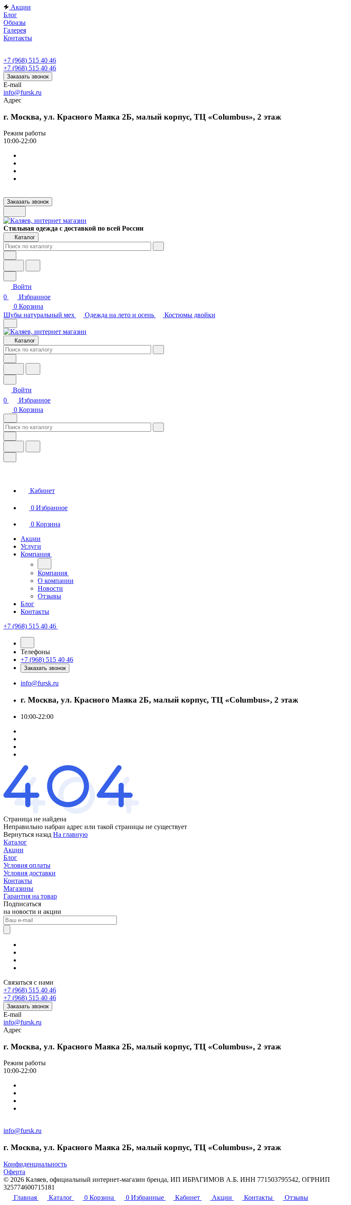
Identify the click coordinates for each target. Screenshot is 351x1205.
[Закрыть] (9, 457)
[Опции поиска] (9, 255)
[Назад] (44, 563)
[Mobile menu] (10, 418)
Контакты (17, 880)
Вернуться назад (27, 834)
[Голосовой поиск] (13, 265)
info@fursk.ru (22, 92)
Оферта (14, 1171)
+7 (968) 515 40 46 (29, 60)
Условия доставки (29, 873)
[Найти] (33, 265)
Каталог (15, 842)
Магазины (18, 888)
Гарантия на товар (30, 896)
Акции (13, 849)
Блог (10, 857)
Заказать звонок (28, 76)
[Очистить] (158, 246)
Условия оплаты (27, 865)
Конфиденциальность (35, 1164)
